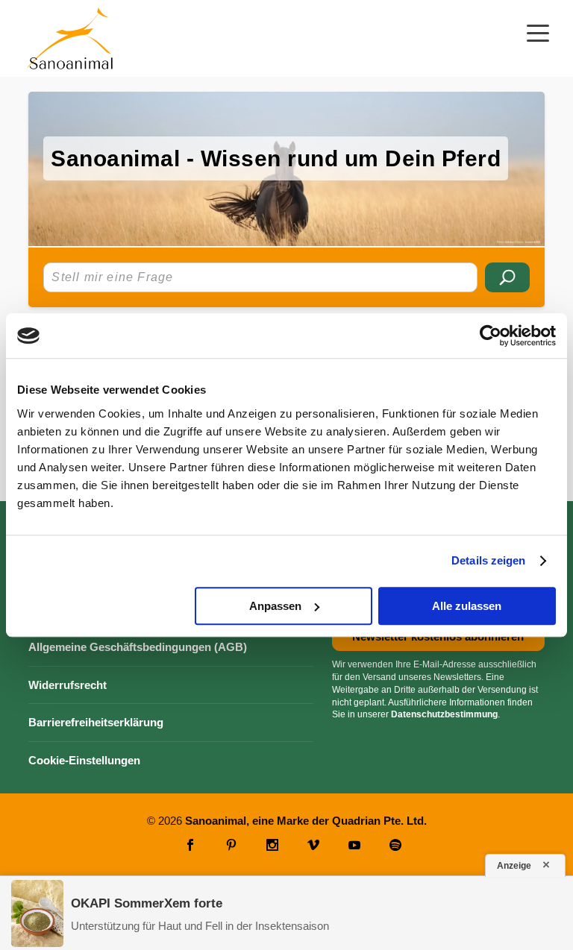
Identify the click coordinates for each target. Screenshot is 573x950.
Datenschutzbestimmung (444, 714)
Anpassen (275, 606)
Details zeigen (488, 560)
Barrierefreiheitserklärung (95, 722)
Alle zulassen (466, 606)
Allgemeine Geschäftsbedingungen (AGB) (137, 647)
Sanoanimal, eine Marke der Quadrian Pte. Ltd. (306, 820)
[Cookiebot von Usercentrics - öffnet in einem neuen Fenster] (490, 335)
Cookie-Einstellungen (84, 760)
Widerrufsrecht (67, 685)
